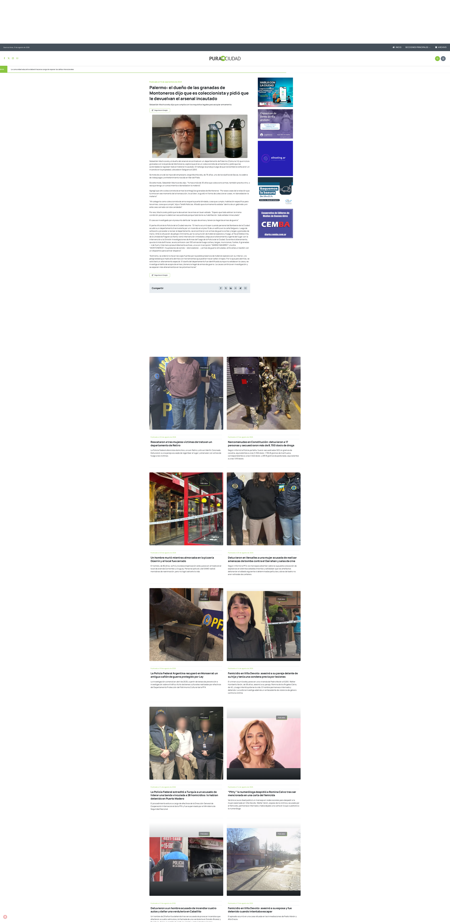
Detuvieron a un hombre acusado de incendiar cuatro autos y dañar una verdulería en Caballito (183, 909)
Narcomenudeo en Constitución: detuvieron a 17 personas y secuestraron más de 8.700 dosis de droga (261, 443)
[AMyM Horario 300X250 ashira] (275, 178)
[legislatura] (275, 110)
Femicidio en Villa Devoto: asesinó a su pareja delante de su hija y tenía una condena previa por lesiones (263, 675)
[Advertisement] (222, 22)
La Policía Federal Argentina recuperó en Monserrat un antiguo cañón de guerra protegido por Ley (184, 675)
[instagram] (13, 58)
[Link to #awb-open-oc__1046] (437, 58)
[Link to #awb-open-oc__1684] (443, 58)
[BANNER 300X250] (275, 78)
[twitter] (9, 58)
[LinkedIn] (230, 288)
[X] (225, 288)
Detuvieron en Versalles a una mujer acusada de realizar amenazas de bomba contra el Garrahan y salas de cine (262, 559)
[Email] (245, 288)
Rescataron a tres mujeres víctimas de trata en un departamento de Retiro (181, 443)
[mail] (17, 58)
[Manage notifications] (5, 917)
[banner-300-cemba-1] (275, 209)
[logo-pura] (225, 56)
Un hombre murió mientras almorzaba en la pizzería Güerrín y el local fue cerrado (182, 559)
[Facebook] (220, 288)
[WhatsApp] (235, 288)
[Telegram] (240, 288)
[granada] (200, 115)
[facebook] (4, 58)
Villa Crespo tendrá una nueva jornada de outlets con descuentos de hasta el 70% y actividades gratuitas (51, 69)
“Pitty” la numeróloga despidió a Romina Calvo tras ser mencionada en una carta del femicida (262, 793)
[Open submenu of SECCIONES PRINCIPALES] (429, 47)
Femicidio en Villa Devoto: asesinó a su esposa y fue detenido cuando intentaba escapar (260, 909)
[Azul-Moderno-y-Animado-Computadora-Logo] (275, 142)
